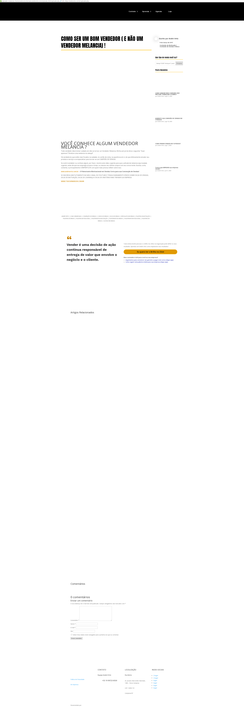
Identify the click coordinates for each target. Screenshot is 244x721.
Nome (73, 624)
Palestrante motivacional (132, 218)
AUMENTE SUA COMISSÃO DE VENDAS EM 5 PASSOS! (168, 119)
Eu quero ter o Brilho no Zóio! (150, 252)
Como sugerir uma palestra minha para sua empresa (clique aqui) (147, 262)
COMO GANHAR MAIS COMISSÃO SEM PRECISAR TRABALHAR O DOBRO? (167, 93)
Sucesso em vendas (109, 221)
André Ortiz (173, 39)
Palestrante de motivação (100, 218)
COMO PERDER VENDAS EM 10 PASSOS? (168, 144)
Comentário (75, 620)
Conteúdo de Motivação (168, 45)
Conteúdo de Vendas (167, 46)
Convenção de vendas (89, 216)
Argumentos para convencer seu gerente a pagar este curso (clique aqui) (149, 260)
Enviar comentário (76, 638)
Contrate (132, 11)
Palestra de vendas (69, 218)
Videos (177, 46)
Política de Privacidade (77, 679)
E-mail (73, 627)
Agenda (159, 11)
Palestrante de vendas (116, 218)
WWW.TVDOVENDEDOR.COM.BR (72, 181)
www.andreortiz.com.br (69, 171)
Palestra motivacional (83, 218)
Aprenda (145, 11)
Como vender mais (75, 216)
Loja (170, 11)
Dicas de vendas (115, 216)
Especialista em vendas (127, 216)
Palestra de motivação (143, 216)
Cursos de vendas (103, 216)
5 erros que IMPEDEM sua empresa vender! (166, 168)
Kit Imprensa (74, 684)
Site (72, 631)
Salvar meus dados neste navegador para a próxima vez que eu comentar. (96, 635)
